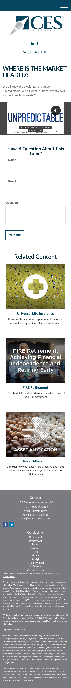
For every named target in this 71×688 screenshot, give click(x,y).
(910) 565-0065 (38, 52)
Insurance (35, 548)
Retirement (35, 537)
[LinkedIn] (32, 44)
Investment (35, 541)
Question (11, 203)
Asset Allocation (35, 461)
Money (36, 555)
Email (12, 181)
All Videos (35, 566)
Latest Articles (35, 562)
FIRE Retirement (35, 387)
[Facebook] (37, 44)
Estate (35, 544)
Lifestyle (35, 559)
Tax (35, 551)
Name (12, 160)
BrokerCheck (9, 576)
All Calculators (35, 570)
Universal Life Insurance (35, 313)
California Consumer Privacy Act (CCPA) (29, 617)
